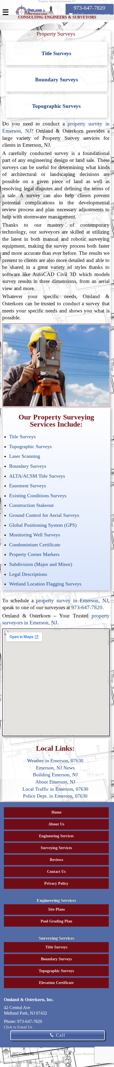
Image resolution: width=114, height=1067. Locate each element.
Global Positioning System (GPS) (43, 525)
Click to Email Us (18, 1027)
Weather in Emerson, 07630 (55, 760)
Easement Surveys (27, 485)
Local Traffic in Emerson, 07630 (55, 789)
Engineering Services (56, 836)
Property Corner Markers (34, 554)
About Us (56, 824)
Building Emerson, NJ (55, 774)
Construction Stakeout (31, 505)
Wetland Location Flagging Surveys (45, 584)
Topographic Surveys (56, 106)
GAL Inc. (41, 1053)
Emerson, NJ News (55, 768)
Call (59, 1035)
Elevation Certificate (56, 983)
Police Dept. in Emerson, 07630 (55, 796)
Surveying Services (56, 848)
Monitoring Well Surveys (34, 534)
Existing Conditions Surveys (37, 495)
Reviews (56, 860)
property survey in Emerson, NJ (72, 600)
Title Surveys (56, 53)
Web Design (60, 1053)
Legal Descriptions (28, 574)
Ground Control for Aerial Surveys (44, 515)
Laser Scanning (24, 456)
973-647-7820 (86, 607)
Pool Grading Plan (56, 921)
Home (56, 812)
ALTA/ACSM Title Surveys (37, 476)
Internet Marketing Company (90, 1053)
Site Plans (56, 909)
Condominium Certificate (34, 544)
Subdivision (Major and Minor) (40, 564)
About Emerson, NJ (55, 782)
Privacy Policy (56, 883)
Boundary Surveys (56, 79)
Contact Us (56, 872)
